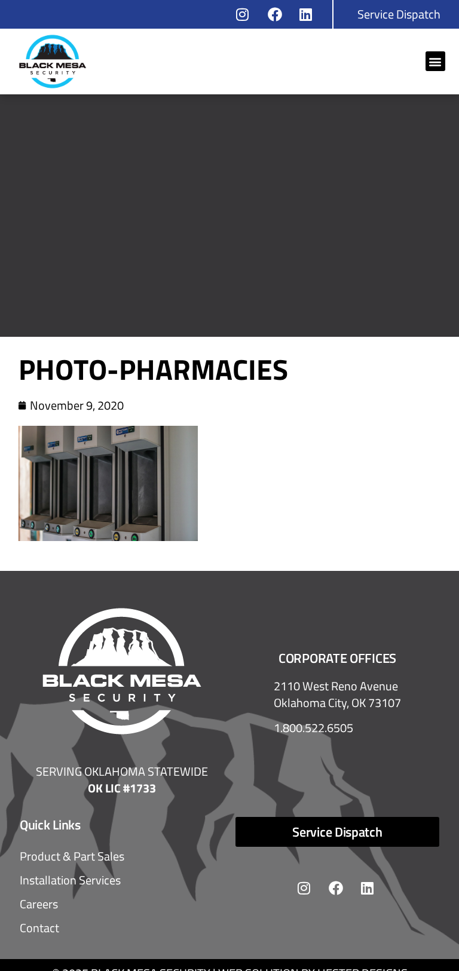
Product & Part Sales (72, 856)
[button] (435, 61)
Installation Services (70, 880)
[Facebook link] (278, 14)
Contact (39, 927)
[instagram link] (246, 14)
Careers (39, 904)
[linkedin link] (309, 14)
